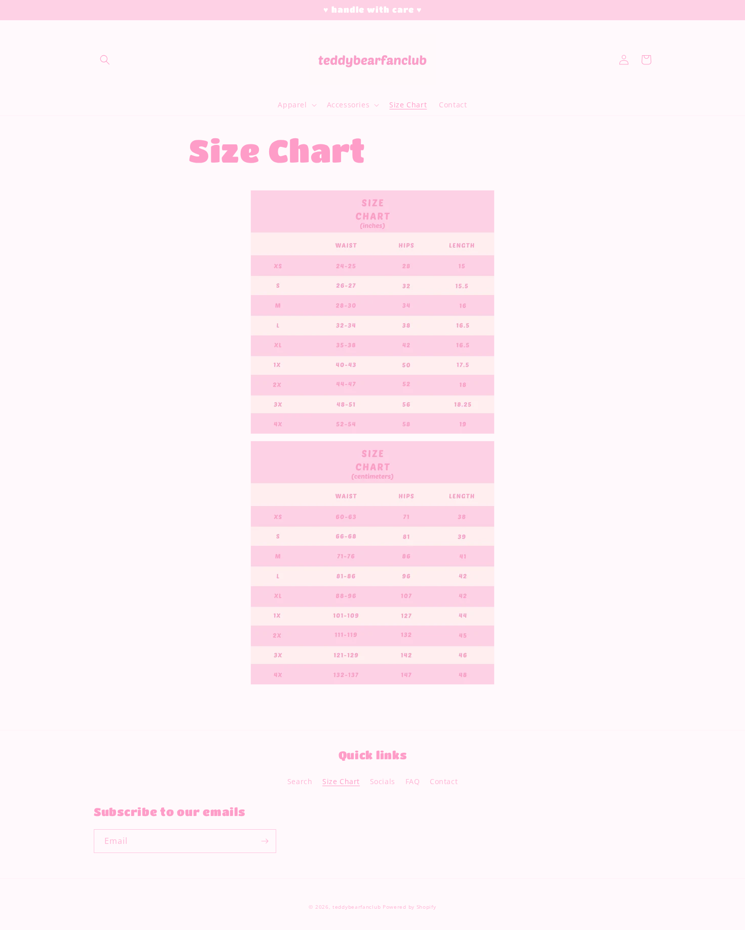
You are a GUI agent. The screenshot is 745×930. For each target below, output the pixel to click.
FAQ (412, 781)
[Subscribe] (264, 841)
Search (300, 781)
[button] (105, 60)
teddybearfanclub (356, 906)
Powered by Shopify (409, 906)
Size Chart (341, 781)
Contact (444, 781)
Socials (382, 781)
